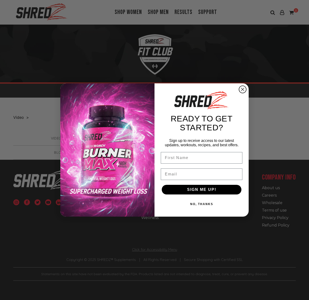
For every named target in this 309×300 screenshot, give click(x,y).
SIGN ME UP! (201, 189)
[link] (201, 100)
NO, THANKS (201, 204)
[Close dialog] (242, 89)
